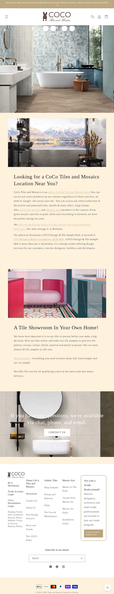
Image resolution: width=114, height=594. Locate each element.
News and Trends (31, 527)
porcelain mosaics (30, 209)
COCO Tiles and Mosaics (52, 592)
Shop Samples (22, 358)
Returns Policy (15, 526)
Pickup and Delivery (50, 496)
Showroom (31, 494)
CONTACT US (57, 432)
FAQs (47, 505)
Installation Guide (68, 521)
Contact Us (31, 501)
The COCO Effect (31, 538)
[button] (6, 16)
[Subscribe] (81, 558)
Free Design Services (32, 517)
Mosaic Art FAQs (67, 511)
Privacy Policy (15, 517)
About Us (31, 508)
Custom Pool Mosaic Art (68, 500)
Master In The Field (69, 489)
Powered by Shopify (70, 592)
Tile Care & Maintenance (50, 514)
